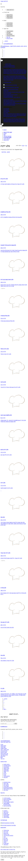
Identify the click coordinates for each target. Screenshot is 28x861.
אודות (2, 744)
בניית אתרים (12, 849)
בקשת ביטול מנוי (4, 754)
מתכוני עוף (24, 72)
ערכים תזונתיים (15, 92)
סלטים (8, 152)
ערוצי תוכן (5, 112)
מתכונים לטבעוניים (19, 70)
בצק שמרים (6, 843)
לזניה (4, 836)
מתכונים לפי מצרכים (13, 77)
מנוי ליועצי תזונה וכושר (5, 742)
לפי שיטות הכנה (6, 79)
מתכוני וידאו (6, 76)
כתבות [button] (7, 111)
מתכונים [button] (13, 66)
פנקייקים (5, 838)
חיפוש (5, 129)
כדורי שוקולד (6, 834)
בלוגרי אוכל (5, 812)
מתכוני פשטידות (15, 69)
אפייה (13, 70)
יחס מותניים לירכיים (7, 102)
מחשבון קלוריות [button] (13, 94)
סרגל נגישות (6, 140)
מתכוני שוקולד (6, 776)
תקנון (2, 749)
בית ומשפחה (19, 113)
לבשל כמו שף (22, 120)
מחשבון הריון (6, 108)
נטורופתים (5, 813)
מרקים (8, 72)
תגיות (23, 145)
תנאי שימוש (6, 749)
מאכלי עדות (19, 78)
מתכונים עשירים (22, 77)
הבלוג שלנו (3, 756)
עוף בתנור (5, 840)
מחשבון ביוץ (6, 110)
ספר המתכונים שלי (13, 76)
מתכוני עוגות (8, 69)
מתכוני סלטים (22, 69)
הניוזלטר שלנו (4, 717)
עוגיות (7, 70)
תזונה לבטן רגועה (15, 120)
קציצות (5, 133)
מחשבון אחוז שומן (7, 104)
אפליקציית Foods (7, 82)
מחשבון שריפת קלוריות (14, 101)
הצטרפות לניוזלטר (7, 136)
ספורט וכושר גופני (18, 115)
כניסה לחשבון (7, 64)
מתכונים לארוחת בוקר (8, 835)
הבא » (4, 709)
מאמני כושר (6, 816)
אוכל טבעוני (6, 770)
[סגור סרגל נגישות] (1, 4)
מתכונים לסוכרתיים (17, 73)
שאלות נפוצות (4, 748)
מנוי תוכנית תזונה (4, 753)
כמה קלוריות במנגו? (7, 132)
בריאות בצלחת (21, 119)
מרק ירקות (5, 831)
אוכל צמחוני (6, 769)
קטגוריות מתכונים (4, 761)
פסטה (4, 70)
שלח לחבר (3, 152)
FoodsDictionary (4, 726)
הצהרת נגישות (9, 38)
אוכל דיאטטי (6, 77)
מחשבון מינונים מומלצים (12, 104)
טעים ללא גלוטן (14, 119)
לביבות (4, 842)
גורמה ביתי (5, 121)
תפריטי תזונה (21, 92)
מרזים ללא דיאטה (7, 120)
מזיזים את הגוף (21, 121)
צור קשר (8, 37)
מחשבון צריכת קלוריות (21, 103)
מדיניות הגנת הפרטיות (5, 858)
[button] (7, 66)
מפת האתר (3, 747)
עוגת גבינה (5, 832)
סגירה (2, 859)
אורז (4, 134)
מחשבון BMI (6, 103)
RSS (2, 757)
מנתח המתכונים (21, 76)
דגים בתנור (5, 844)
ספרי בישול (13, 78)
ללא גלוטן (5, 777)
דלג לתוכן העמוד (4, 1)
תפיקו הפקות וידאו (5, 849)
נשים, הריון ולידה (10, 115)
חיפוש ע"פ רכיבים (7, 92)
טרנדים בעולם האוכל (8, 73)
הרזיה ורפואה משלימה (13, 121)
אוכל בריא (24, 78)
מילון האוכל (5, 90)
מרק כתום (5, 839)
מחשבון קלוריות (23, 101)
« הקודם (5, 698)
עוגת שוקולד (6, 830)
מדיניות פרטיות (4, 750)
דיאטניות (5, 810)
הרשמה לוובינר (6, 138)
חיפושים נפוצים (3, 827)
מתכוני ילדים (13, 72)
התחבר (5, 41)
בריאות (14, 113)
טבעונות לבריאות (7, 119)
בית (26, 145)
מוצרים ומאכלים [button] (14, 89)
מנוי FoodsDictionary (8, 43)
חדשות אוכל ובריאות (8, 116)
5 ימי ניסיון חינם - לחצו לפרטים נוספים (11, 97)
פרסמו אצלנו (3, 745)
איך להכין (24, 113)
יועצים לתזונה (6, 817)
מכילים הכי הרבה (7, 93)
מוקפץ (10, 70)
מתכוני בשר (18, 72)
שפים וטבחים (6, 814)
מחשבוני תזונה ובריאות (8, 99)
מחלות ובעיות (9, 113)
